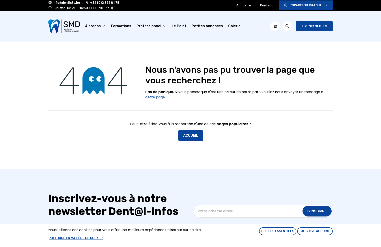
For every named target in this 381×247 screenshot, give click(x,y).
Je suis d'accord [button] (315, 231)
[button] (306, 5)
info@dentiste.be (66, 3)
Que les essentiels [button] (277, 231)
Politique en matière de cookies (76, 238)
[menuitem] (95, 26)
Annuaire (243, 5)
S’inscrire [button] (317, 211)
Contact (266, 5)
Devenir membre (314, 26)
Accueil (190, 135)
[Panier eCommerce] (275, 26)
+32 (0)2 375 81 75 (104, 3)
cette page (155, 97)
